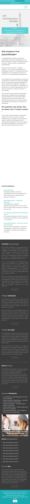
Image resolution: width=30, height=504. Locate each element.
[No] (28, 497)
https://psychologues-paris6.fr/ (11, 453)
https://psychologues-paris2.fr (10, 445)
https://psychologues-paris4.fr (10, 448)
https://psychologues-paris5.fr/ (11, 450)
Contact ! (15, 387)
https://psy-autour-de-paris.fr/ (10, 461)
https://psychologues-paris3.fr (10, 442)
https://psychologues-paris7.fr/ (11, 456)
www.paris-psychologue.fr (9, 166)
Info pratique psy (9, 190)
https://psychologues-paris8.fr (10, 458)
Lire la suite (14, 289)
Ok (15, 501)
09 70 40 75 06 (20, 1)
